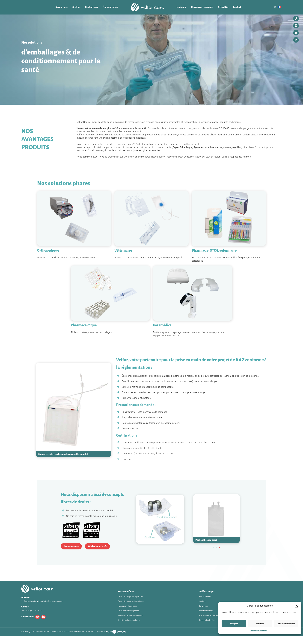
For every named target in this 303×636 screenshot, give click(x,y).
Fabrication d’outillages (127, 606)
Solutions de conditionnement (130, 615)
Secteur (76, 7)
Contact (237, 7)
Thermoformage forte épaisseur (131, 601)
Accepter (234, 623)
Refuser (260, 623)
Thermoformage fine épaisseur (130, 596)
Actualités (223, 7)
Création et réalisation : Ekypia (99, 631)
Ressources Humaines (202, 7)
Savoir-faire (62, 7)
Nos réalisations (206, 611)
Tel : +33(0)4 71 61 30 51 (32, 611)
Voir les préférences (286, 623)
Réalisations (91, 7)
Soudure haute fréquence (128, 611)
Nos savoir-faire (126, 591)
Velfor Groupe (206, 591)
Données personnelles (258, 630)
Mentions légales (58, 631)
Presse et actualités (207, 620)
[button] (296, 605)
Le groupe (181, 7)
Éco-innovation (110, 7)
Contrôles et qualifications (129, 620)
